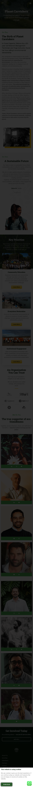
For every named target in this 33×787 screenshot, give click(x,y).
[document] (16, 393)
